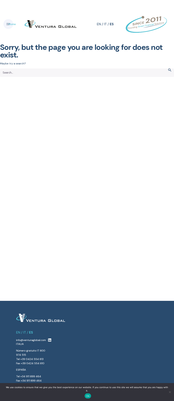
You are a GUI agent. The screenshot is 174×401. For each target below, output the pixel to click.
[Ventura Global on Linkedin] (50, 340)
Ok (87, 396)
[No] (169, 392)
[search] (170, 72)
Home (12, 24)
